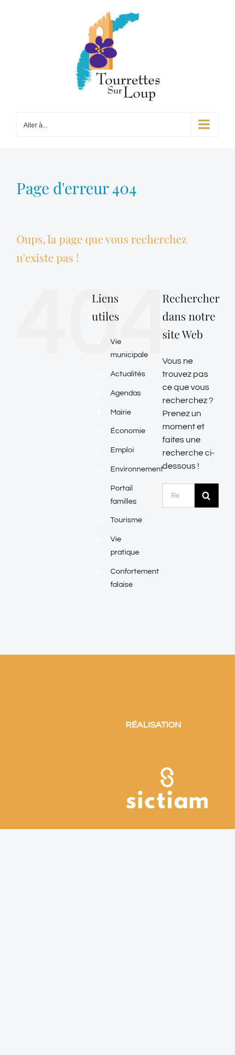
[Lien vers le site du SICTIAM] (167, 753)
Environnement (136, 469)
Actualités (127, 374)
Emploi (122, 450)
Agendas (125, 393)
